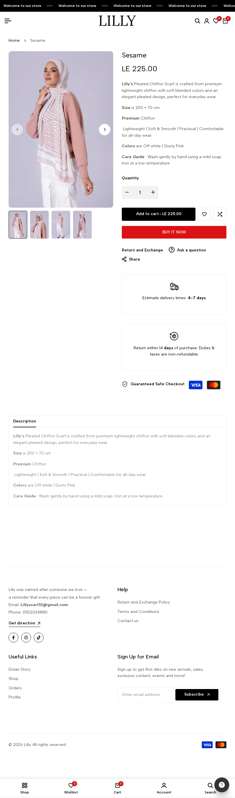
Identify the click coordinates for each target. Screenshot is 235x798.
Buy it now (174, 232)
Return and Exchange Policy (143, 602)
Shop (13, 678)
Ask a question (191, 250)
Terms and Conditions (138, 611)
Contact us (127, 620)
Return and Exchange (142, 250)
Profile (15, 697)
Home (14, 40)
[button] (204, 214)
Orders (15, 688)
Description (24, 421)
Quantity (130, 178)
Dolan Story (19, 669)
